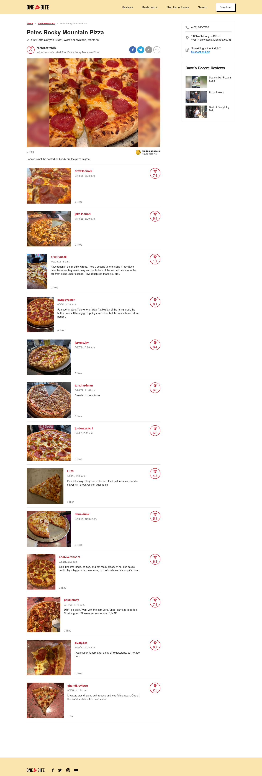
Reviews (127, 7)
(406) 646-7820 (200, 27)
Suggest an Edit (200, 52)
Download (226, 7)
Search (202, 7)
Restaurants (150, 7)
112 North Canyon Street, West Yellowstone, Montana (65, 40)
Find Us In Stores (177, 7)
